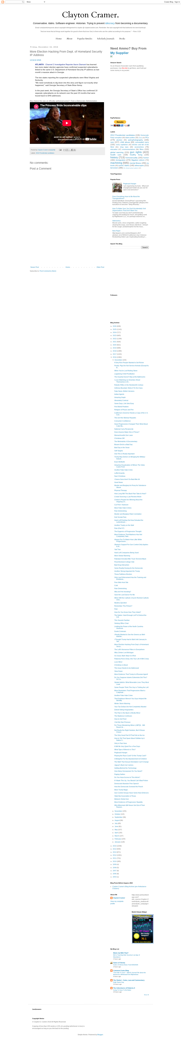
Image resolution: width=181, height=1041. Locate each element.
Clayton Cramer (119, 898)
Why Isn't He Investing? (122, 592)
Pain (116, 609)
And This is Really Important (124, 454)
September (119, 817)
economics (139, 147)
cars (112, 142)
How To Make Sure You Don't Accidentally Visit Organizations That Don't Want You (129, 209)
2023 (115, 335)
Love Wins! (118, 662)
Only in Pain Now (120, 743)
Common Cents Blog (121, 971)
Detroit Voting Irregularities (123, 710)
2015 (115, 846)
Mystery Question (120, 603)
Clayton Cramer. (90, 15)
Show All (146, 994)
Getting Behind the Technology (125, 768)
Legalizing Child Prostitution (124, 374)
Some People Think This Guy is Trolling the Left (131, 687)
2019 (115, 348)
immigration (120, 160)
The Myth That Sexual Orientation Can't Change (131, 762)
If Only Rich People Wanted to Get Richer (129, 363)
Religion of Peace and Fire (124, 410)
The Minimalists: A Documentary (125, 441)
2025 (115, 329)
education (114, 149)
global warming (116, 152)
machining (116, 162)
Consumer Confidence (122, 421)
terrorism (114, 168)
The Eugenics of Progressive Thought (127, 531)
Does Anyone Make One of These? (126, 432)
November (119, 811)
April (116, 833)
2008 (115, 868)
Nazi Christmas (119, 476)
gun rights (136, 152)
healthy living (136, 155)
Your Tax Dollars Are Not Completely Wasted (130, 707)
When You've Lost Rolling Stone (125, 371)
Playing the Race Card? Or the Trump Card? (130, 756)
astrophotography (135, 140)
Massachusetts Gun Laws (123, 435)
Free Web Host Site (121, 582)
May (116, 830)
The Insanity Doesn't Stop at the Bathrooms (129, 377)
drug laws (124, 147)
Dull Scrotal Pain (120, 517)
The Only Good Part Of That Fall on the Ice (129, 735)
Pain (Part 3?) (119, 528)
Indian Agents (119, 394)
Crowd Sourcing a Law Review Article (127, 497)
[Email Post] (60, 150)
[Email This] (64, 150)
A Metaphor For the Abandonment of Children (130, 759)
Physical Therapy (120, 490)
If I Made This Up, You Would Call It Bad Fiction (131, 780)
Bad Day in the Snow (121, 448)
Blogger (100, 1035)
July (116, 823)
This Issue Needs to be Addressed (126, 668)
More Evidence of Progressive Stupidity (128, 802)
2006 (115, 874)
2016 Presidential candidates (45, 153)
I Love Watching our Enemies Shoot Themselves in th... (127, 381)
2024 (115, 332)
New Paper (116, 231)
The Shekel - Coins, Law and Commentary (129, 980)
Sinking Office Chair (121, 623)
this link (124, 68)
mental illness (135, 163)
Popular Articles (84, 38)
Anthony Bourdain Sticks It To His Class (128, 388)
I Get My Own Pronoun (122, 722)
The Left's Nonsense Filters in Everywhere (129, 649)
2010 (115, 861)
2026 (115, 326)
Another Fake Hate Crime (123, 470)
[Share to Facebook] (72, 150)
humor (146, 158)
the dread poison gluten (130, 168)
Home (59, 38)
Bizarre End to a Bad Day (123, 444)
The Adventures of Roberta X (124, 988)
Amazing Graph (120, 397)
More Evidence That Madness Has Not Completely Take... (128, 535)
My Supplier (119, 53)
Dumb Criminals (120, 631)
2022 (115, 339)
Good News (118, 482)
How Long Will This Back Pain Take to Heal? (130, 494)
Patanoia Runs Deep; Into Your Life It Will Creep (131, 659)
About (69, 38)
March (117, 836)
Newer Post (34, 267)
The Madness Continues (123, 716)
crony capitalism (122, 145)
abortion (119, 140)
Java (140, 137)
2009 (115, 864)
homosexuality (131, 158)
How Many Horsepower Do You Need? (128, 771)
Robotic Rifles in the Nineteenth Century (128, 385)
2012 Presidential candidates (122, 135)
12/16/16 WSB (35, 60)
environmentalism (128, 149)
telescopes (139, 165)
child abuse (125, 142)
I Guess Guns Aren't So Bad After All (127, 479)
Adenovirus (116, 221)
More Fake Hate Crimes (122, 508)
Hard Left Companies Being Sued (126, 553)
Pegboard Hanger (129, 184)
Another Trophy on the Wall (124, 525)
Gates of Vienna (119, 963)
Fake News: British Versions (124, 391)
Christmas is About (121, 665)
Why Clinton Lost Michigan (124, 653)
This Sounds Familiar (122, 620)
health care (115, 155)
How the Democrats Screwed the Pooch (128, 787)
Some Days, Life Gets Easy (124, 403)
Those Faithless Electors (123, 574)
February (118, 839)
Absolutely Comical (121, 400)
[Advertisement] (67, 246)
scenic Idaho (123, 165)
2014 (115, 849)
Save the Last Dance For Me (124, 595)
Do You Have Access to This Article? (127, 777)
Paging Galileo (119, 774)
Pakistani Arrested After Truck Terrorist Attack (130, 559)
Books (122, 38)
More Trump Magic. (121, 790)
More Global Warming (122, 556)
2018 (115, 351)
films (142, 149)
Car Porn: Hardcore (121, 505)
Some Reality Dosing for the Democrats (128, 568)
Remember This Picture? (123, 606)
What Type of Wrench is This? (125, 750)
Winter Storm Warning (122, 703)
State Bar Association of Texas (125, 796)
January (118, 842)
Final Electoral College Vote (124, 562)
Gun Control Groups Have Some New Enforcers (131, 793)
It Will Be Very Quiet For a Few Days (127, 746)
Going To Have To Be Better (122, 990)
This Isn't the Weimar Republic (125, 418)
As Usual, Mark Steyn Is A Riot (125, 656)
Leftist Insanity (119, 473)
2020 (115, 345)
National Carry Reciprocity (123, 429)
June (117, 826)
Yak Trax (117, 549)
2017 (115, 354)
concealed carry (142, 142)
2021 (115, 342)
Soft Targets (118, 451)
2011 (115, 858)
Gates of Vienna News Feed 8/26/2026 (125, 965)
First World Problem (121, 407)
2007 (115, 871)
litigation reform (138, 160)
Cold (116, 585)
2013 (115, 852)
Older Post (100, 267)
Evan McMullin (119, 462)
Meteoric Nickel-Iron (121, 799)
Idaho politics (130, 138)
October (118, 814)
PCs (147, 137)
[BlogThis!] (67, 150)
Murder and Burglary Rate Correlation (128, 514)
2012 (115, 855)
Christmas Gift (119, 438)
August (117, 820)
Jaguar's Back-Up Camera (123, 765)
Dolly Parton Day (118, 982)
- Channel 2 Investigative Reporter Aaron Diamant (60, 64)
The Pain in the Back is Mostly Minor (127, 713)
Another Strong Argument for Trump (127, 571)
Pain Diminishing (120, 511)
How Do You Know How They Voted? (127, 612)
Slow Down (118, 671)
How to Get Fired (120, 719)
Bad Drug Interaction (121, 565)
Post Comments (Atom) (48, 271)
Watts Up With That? (120, 953)
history (114, 157)
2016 (115, 357)
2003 (115, 877)
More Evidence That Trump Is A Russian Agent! (131, 674)
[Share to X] (69, 150)
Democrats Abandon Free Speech (126, 784)
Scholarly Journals (105, 38)
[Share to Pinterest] (74, 150)
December (119, 360)
